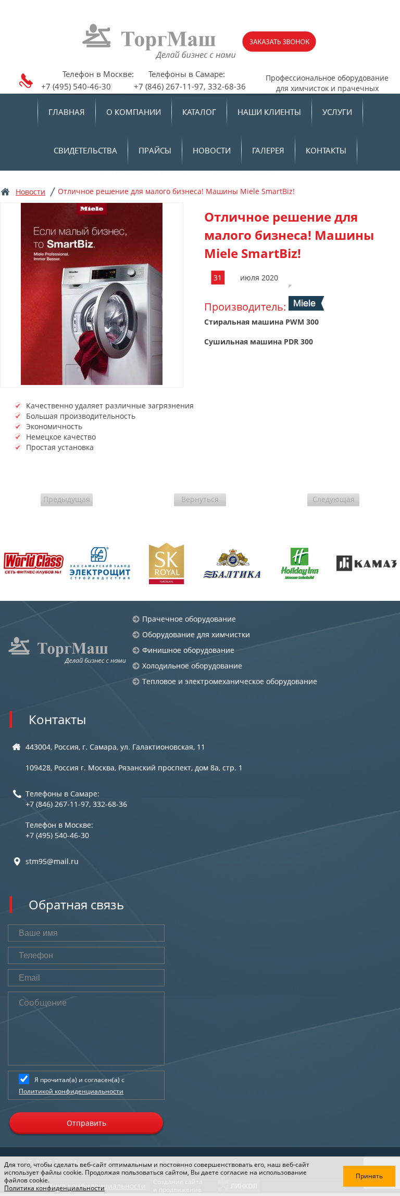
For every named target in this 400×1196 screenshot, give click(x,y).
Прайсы (155, 150)
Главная (66, 112)
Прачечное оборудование (189, 619)
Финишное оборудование (188, 650)
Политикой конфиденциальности (71, 1091)
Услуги (337, 112)
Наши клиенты (269, 112)
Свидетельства (85, 150)
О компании (133, 112)
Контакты (326, 150)
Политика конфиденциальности (54, 1188)
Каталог (199, 112)
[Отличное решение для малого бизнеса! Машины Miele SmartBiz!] (91, 295)
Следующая (333, 499)
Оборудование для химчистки (196, 634)
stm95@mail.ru (52, 861)
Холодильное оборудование (192, 666)
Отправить (86, 1123)
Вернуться (200, 499)
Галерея (268, 150)
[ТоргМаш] (160, 42)
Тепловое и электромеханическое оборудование (229, 681)
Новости (212, 150)
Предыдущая (66, 499)
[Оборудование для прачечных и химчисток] (68, 650)
